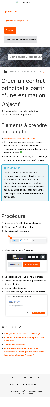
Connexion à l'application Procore (21, 40)
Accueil (13, 71)
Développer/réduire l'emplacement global (44, 71)
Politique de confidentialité (14, 391)
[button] (40, 56)
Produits (25, 71)
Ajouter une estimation (15, 344)
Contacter (10, 30)
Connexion (32, 394)
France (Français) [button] (16, 20)
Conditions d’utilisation (37, 391)
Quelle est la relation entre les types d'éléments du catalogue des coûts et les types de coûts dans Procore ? (24, 351)
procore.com (11, 11)
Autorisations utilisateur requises (19, 138)
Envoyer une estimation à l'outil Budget (22, 333)
